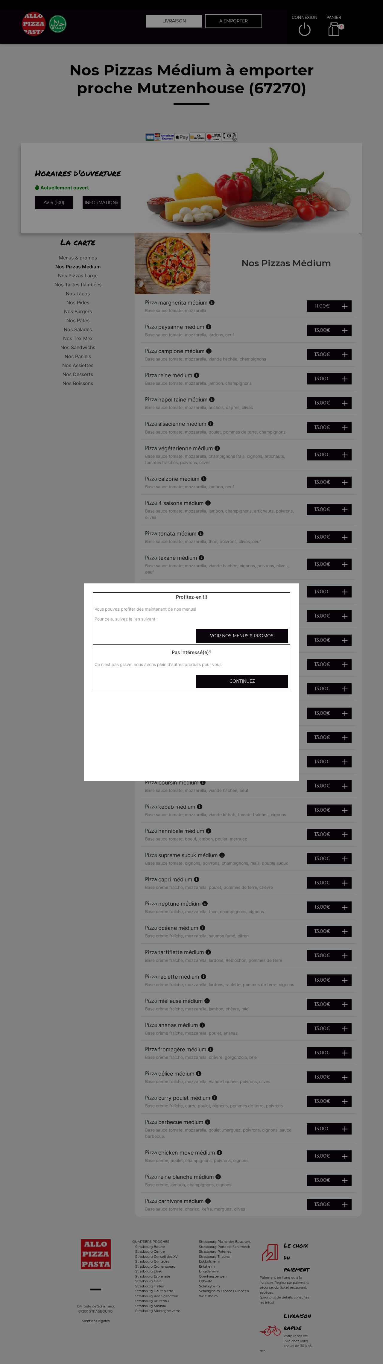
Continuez (242, 681)
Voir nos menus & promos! (242, 635)
